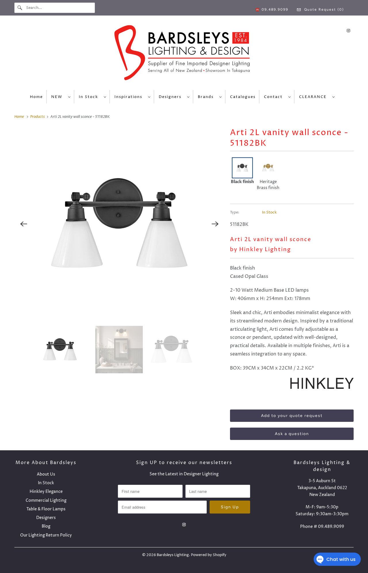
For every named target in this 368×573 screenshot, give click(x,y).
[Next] (215, 224)
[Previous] (23, 224)
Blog (46, 526)
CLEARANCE (314, 96)
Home (36, 96)
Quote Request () (323, 9)
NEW (58, 96)
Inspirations (129, 96)
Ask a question (292, 433)
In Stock (90, 96)
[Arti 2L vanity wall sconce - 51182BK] (119, 224)
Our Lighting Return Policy (46, 535)
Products (38, 116)
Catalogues (243, 96)
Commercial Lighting (46, 500)
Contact (274, 96)
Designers (171, 96)
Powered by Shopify (208, 554)
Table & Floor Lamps (46, 509)
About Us (46, 474)
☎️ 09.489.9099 (271, 9)
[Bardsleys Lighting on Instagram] (348, 30)
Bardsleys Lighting (173, 554)
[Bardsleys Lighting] (184, 54)
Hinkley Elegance (46, 491)
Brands (207, 96)
